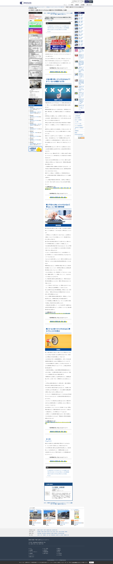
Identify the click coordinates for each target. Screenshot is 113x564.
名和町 (42, 531)
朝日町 (45, 531)
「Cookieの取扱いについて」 (76, 562)
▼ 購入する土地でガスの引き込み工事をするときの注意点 (57, 29)
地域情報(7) (77, 130)
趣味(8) (76, 132)
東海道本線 (49, 533)
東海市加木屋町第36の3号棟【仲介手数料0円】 (65, 509)
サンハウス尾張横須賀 (74, 509)
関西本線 (56, 533)
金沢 (51, 531)
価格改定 (59, 550)
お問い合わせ (45, 553)
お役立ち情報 (50, 20)
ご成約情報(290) (77, 115)
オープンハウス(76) (78, 123)
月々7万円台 (59, 555)
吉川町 (54, 531)
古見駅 (47, 524)
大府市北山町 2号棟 (33, 132)
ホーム (31, 548)
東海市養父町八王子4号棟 (34, 116)
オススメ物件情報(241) (78, 125)
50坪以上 (59, 548)
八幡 (60, 531)
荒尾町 (66, 531)
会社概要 (31, 550)
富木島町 (62, 531)
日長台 (57, 531)
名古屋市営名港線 (61, 533)
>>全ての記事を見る (81, 136)
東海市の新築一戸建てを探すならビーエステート (39, 539)
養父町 (48, 531)
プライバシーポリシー (33, 551)
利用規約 (31, 553)
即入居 (58, 551)
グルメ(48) (76, 121)
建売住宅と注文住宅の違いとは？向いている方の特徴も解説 (57, 313)
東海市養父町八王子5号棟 (34, 139)
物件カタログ (32, 556)
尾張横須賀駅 (76, 524)
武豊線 (52, 533)
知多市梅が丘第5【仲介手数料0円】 (49, 509)
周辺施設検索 (45, 551)
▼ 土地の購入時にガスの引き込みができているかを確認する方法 (58, 470)
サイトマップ (32, 555)
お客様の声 (45, 550)
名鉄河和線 (44, 533)
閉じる (91, 562)
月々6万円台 (59, 553)
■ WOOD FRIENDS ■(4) (79, 134)
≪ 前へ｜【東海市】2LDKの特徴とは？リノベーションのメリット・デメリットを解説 (58, 13)
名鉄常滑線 (39, 533)
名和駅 (33, 524)
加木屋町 (39, 531)
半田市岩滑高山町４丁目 (34, 128)
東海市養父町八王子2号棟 (34, 120)
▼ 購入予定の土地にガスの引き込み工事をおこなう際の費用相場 (58, 27)
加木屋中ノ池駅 (62, 524)
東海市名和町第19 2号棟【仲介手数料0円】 (36, 509)
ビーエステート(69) (78, 113)
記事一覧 (52, 14)
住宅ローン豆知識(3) (78, 119)
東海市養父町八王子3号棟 (34, 136)
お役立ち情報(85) (77, 117)
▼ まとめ (48, 31)
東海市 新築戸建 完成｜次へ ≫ (60, 14)
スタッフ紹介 (45, 548)
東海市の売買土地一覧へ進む (58, 72)
